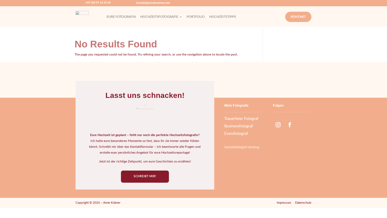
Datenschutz (303, 202)
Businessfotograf (238, 126)
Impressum (284, 202)
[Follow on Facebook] (290, 125)
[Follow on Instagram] (278, 125)
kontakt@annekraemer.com (153, 3)
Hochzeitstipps (222, 16)
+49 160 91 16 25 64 (98, 2)
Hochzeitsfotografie (159, 16)
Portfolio (196, 16)
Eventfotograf (236, 134)
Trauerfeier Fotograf (241, 119)
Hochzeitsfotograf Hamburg (241, 147)
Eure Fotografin (121, 16)
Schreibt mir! (145, 176)
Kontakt (298, 16)
